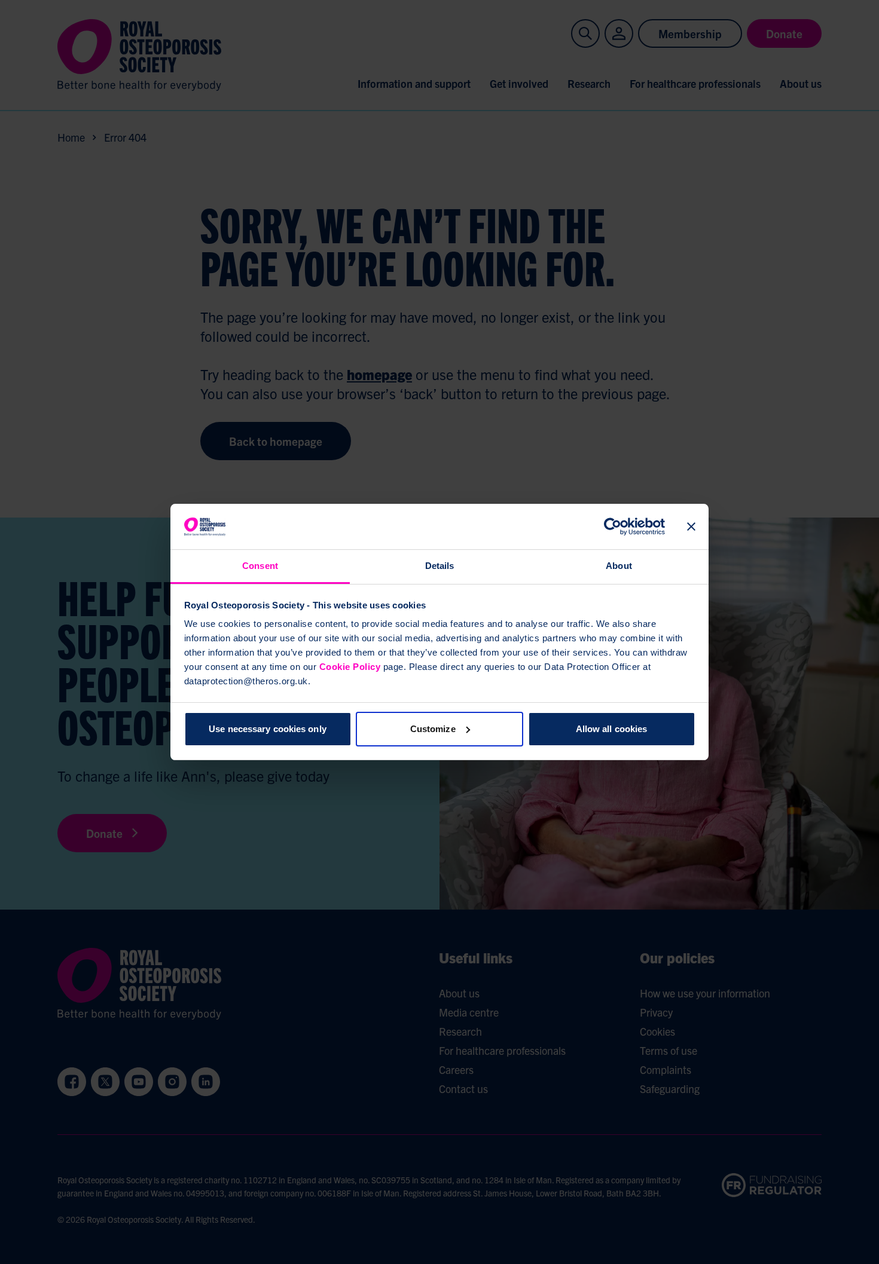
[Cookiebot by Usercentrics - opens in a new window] (612, 526)
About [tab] (619, 566)
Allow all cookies (612, 729)
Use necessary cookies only (267, 729)
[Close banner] (691, 526)
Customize (433, 729)
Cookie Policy (350, 667)
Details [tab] (439, 566)
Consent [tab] (260, 566)
